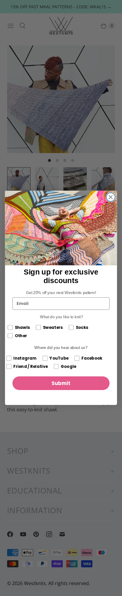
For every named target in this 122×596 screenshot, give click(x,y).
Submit (61, 383)
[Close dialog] (110, 197)
